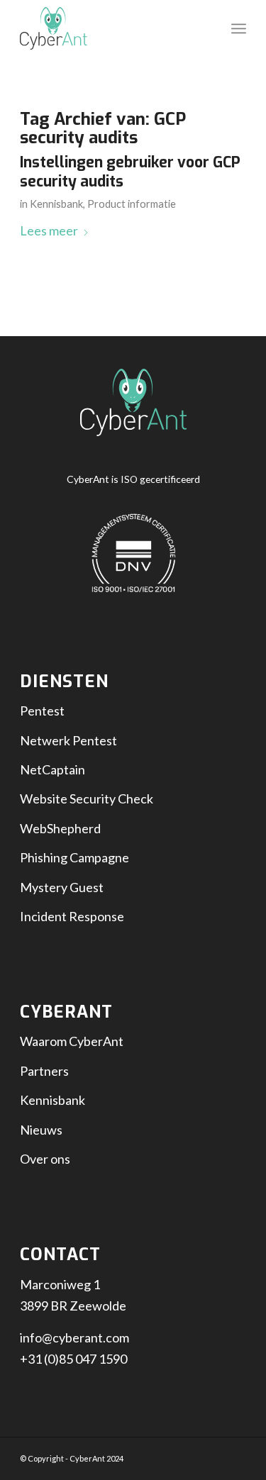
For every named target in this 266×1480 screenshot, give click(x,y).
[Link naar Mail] (235, 1455)
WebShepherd (60, 828)
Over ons (45, 1159)
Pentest (42, 710)
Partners (44, 1071)
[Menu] (238, 28)
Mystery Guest (62, 887)
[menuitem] (238, 28)
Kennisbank (56, 204)
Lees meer (49, 230)
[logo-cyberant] (110, 28)
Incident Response (72, 916)
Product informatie (131, 204)
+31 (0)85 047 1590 (73, 1359)
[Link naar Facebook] (193, 1455)
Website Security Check (86, 798)
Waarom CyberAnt (71, 1041)
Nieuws (41, 1129)
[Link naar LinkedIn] (214, 1455)
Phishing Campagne (74, 857)
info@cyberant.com (74, 1337)
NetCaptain (52, 769)
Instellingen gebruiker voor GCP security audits (130, 171)
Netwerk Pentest (68, 740)
